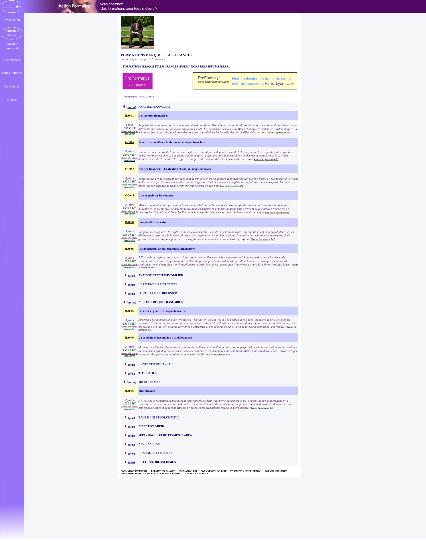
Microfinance (146, 390)
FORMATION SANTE (276, 471)
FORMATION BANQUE (163, 471)
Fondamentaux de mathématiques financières (166, 248)
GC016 (129, 142)
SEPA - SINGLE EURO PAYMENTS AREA (165, 435)
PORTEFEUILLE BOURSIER (157, 293)
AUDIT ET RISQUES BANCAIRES (160, 302)
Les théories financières (153, 115)
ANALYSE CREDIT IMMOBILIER (160, 275)
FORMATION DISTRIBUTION (246, 471)
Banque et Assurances (152, 59)
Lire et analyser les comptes (155, 195)
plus (131, 275)
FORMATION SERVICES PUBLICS (190, 473)
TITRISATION (147, 373)
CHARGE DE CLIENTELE (155, 453)
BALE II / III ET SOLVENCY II (158, 417)
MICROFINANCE (149, 382)
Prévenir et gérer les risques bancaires (162, 311)
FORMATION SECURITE (214, 471)
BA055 (129, 390)
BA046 (129, 337)
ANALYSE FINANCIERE (154, 106)
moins (131, 107)
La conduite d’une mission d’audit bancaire (165, 337)
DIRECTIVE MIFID (151, 426)
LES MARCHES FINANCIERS (157, 284)
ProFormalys (128, 59)
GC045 (129, 195)
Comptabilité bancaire (152, 222)
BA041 (129, 115)
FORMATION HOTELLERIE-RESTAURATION (145, 473)
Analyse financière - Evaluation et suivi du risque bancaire (174, 168)
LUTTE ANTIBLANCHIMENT (158, 462)
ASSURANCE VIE (149, 444)
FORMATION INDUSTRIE (134, 471)
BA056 (129, 248)
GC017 (129, 168)
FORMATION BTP (188, 471)
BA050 (129, 222)
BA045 (129, 311)
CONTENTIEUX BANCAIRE (157, 364)
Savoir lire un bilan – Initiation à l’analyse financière (171, 142)
